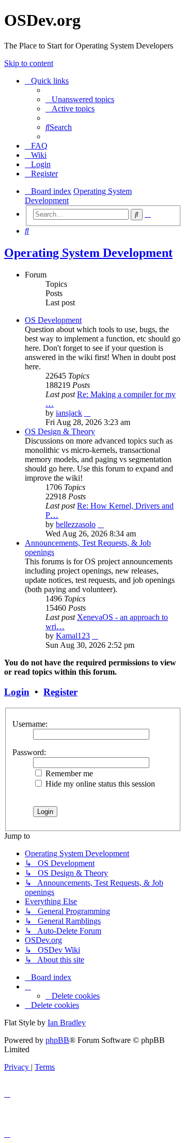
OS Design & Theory (60, 431)
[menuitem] (79, 99)
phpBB (57, 1040)
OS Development (53, 320)
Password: (29, 752)
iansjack (69, 413)
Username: (30, 724)
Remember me (68, 773)
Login (16, 692)
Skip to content (28, 63)
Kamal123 (73, 635)
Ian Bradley (67, 1022)
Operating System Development (88, 252)
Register (60, 692)
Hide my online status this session (99, 783)
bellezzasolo (76, 524)
